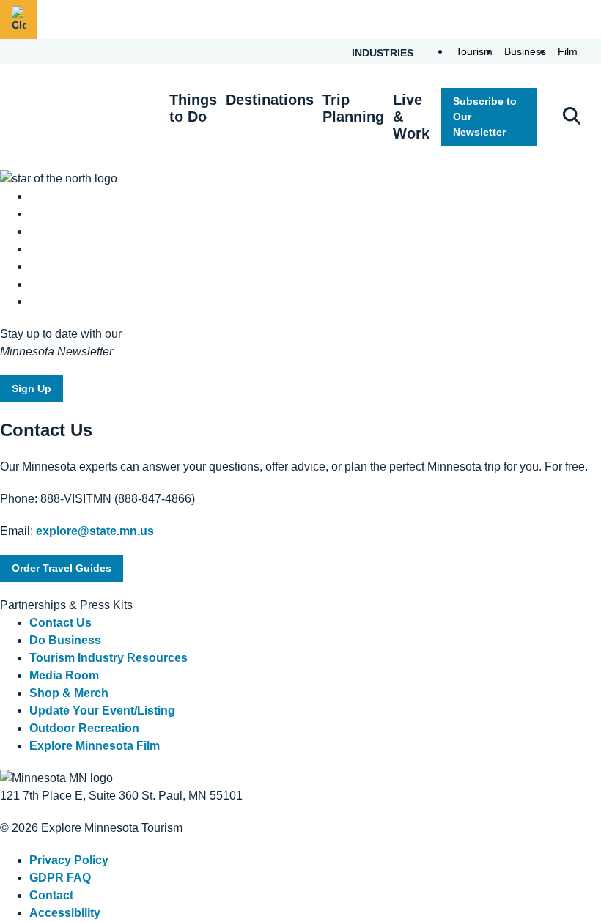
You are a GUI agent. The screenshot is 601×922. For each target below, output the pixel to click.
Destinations (270, 100)
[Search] (571, 117)
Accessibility (64, 913)
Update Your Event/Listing (102, 710)
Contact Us (60, 622)
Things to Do (193, 108)
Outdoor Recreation (84, 728)
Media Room (64, 675)
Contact (51, 895)
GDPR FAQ (60, 877)
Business (525, 51)
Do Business (65, 640)
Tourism (474, 51)
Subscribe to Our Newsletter (485, 116)
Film (568, 51)
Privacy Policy (68, 860)
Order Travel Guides (61, 568)
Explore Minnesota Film (94, 746)
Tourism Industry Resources (108, 658)
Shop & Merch (68, 693)
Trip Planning (353, 108)
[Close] (18, 19)
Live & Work (411, 116)
